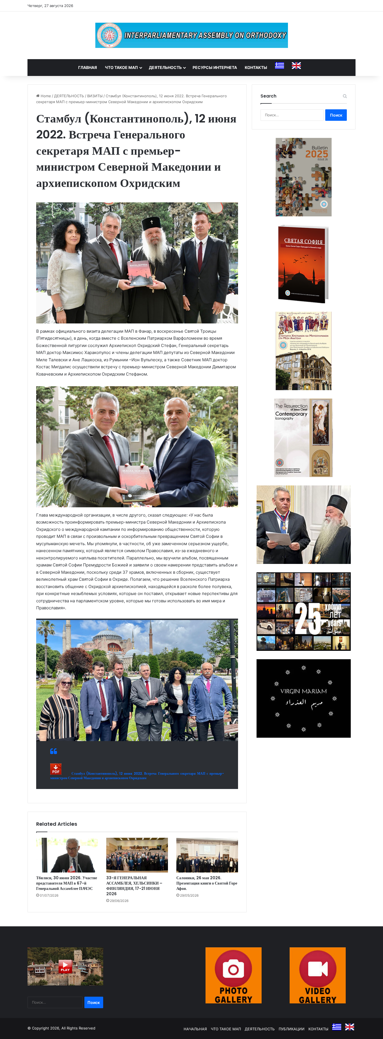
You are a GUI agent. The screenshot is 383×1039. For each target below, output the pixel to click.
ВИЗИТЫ (95, 96)
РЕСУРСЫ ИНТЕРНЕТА (215, 67)
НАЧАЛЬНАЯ (195, 1029)
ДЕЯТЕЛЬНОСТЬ (165, 67)
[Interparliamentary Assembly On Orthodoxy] (191, 35)
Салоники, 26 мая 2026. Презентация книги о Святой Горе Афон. (206, 883)
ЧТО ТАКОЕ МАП (121, 67)
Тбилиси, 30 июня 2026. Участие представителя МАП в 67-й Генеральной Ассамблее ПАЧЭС (66, 883)
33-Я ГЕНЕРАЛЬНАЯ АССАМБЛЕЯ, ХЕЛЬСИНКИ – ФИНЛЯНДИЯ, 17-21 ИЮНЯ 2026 (134, 886)
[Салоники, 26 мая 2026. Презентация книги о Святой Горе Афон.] (207, 855)
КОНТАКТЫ (256, 67)
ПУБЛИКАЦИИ (291, 1029)
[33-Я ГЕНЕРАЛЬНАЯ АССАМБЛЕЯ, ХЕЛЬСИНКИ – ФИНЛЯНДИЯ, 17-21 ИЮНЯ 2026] (137, 855)
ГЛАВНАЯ (87, 67)
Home (45, 96)
